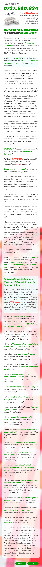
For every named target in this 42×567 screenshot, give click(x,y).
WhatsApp (20, 563)
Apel (9, 563)
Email (33, 563)
